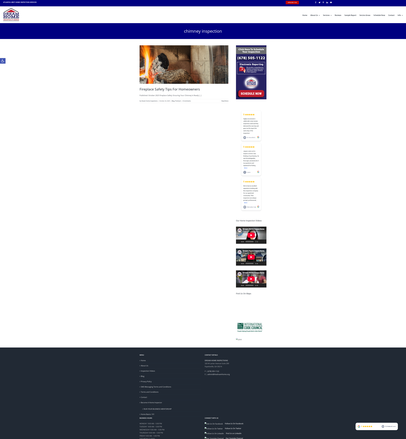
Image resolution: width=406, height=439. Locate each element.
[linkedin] (327, 2)
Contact (144, 397)
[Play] (239, 242)
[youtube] (331, 2)
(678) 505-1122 (213, 371)
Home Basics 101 (147, 414)
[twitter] (319, 2)
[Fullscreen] (264, 242)
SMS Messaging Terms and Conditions (156, 387)
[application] (251, 235)
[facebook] (316, 2)
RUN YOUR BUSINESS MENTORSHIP (158, 409)
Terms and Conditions (149, 392)
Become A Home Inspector (151, 402)
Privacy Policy (146, 381)
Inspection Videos (148, 371)
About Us (144, 366)
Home (143, 360)
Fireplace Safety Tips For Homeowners (170, 89)
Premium (178, 101)
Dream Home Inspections (149, 101)
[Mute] (260, 242)
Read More (225, 101)
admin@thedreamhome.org (218, 374)
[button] (2, 61)
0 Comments (187, 101)
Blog (173, 101)
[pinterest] (323, 2)
